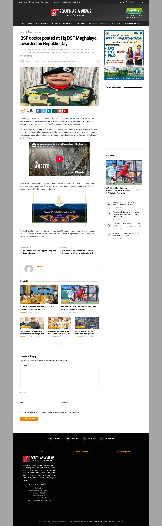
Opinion (117, 24)
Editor (29, 61)
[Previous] (57, 344)
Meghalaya (37, 32)
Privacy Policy (39, 2)
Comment (24, 365)
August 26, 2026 (34, 312)
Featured (51, 61)
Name (23, 393)
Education (55, 24)
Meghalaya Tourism (132, 24)
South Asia (80, 24)
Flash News (58, 61)
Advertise (31, 2)
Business (93, 24)
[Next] (61, 344)
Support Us (48, 2)
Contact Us (56, 2)
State (30, 24)
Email (23, 403)
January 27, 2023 (40, 61)
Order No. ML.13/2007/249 (103, 521)
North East (41, 24)
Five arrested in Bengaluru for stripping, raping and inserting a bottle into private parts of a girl (126, 214)
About (25, 2)
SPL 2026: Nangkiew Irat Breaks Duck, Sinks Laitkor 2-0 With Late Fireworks (119, 190)
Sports (103, 24)
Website (64, 403)
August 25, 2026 (34, 336)
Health (65, 61)
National (67, 24)
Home (20, 2)
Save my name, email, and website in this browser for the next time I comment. (51, 412)
